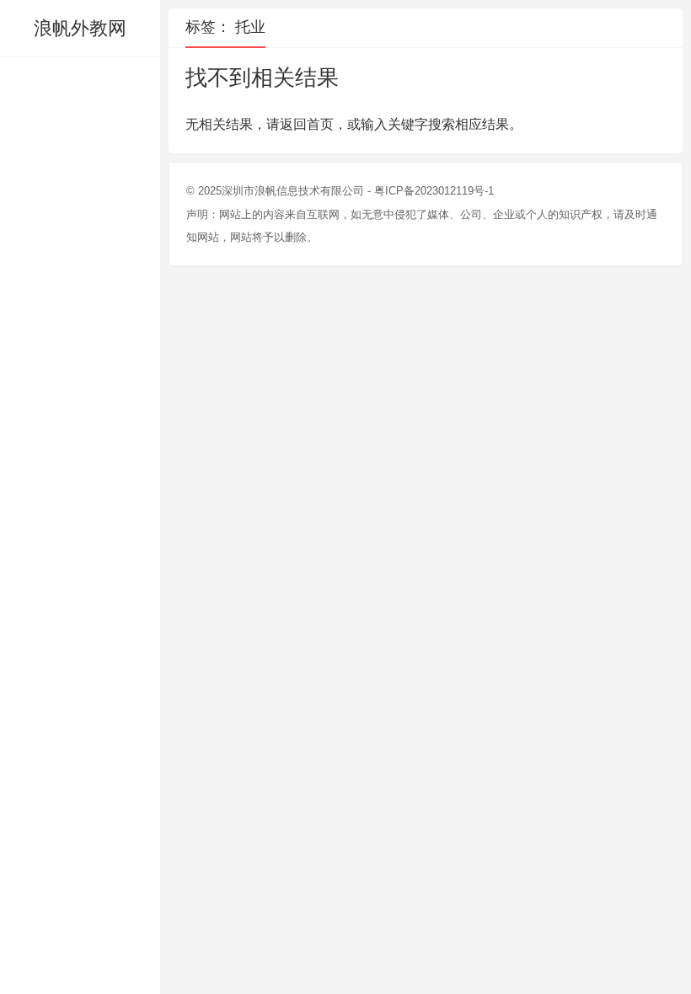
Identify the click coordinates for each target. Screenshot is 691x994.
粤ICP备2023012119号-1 (434, 190)
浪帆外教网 (80, 28)
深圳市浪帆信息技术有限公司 (293, 190)
